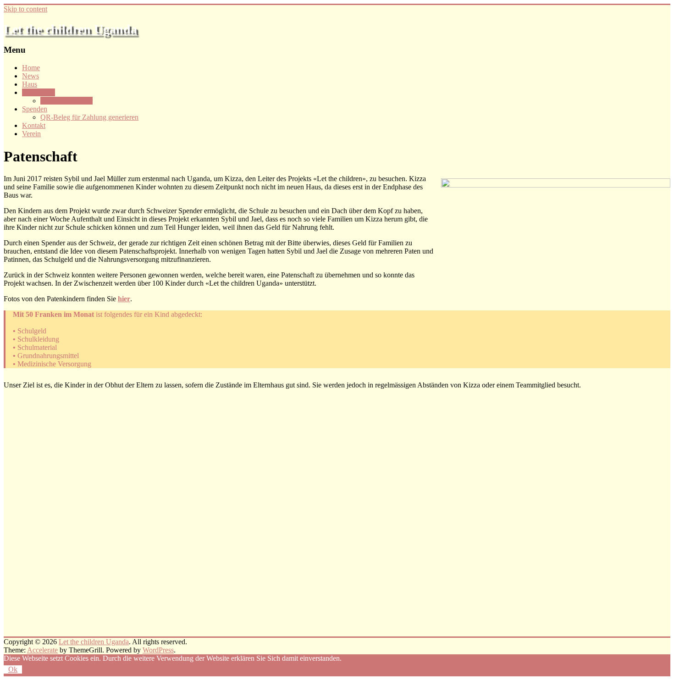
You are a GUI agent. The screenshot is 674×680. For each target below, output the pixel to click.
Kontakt (33, 125)
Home (31, 68)
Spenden (34, 109)
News (30, 76)
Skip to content (25, 9)
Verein (31, 134)
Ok (12, 669)
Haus (29, 84)
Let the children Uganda (70, 29)
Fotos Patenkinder (66, 101)
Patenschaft (38, 92)
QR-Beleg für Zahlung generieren (89, 117)
